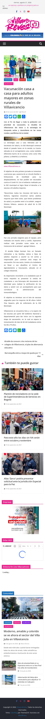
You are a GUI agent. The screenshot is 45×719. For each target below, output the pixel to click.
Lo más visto (26, 622)
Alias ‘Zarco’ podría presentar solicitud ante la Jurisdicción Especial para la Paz (22, 481)
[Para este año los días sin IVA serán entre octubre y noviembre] (22, 413)
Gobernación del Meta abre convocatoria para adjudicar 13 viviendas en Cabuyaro (29, 679)
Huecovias (17, 622)
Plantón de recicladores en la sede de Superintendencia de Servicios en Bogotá (22, 396)
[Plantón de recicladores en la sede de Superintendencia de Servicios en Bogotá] (22, 370)
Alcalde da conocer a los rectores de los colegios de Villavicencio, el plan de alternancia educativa (23, 344)
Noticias (22, 80)
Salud (29, 80)
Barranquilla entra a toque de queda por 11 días (23, 354)
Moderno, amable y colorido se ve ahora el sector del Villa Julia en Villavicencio (22, 635)
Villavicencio (9, 83)
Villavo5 (23, 112)
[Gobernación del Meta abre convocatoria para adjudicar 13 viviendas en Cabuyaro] (9, 681)
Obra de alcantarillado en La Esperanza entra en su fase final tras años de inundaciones (29, 665)
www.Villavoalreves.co (12, 166)
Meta (15, 80)
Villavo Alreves (24, 644)
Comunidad (8, 80)
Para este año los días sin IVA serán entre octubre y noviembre (22, 439)
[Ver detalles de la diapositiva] (22, 35)
